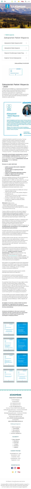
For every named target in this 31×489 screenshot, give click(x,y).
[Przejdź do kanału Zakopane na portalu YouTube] (18, 468)
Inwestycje (16, 445)
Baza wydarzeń (16, 430)
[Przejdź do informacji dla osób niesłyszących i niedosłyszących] (15, 472)
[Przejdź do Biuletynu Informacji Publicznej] (22, 1)
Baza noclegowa (16, 431)
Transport (16, 444)
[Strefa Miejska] (15, 6)
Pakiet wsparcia (9, 34)
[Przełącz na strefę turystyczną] (5, 1)
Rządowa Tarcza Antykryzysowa (12, 58)
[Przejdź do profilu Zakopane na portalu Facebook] (12, 468)
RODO (29, 1)
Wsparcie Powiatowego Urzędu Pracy (14, 53)
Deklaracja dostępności (16, 423)
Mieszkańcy (16, 441)
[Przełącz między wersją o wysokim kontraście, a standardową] (18, 1)
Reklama (16, 447)
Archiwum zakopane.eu (16, 433)
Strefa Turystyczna (16, 427)
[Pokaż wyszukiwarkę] (25, 1)
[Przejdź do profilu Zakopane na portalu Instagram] (15, 468)
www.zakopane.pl (12, 255)
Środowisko (16, 442)
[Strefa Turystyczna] (15, 395)
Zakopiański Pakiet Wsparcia (12, 48)
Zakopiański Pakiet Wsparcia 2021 (13, 43)
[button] (2, 1)
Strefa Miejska (16, 428)
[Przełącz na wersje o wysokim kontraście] (13, 472)
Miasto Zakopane (16, 439)
